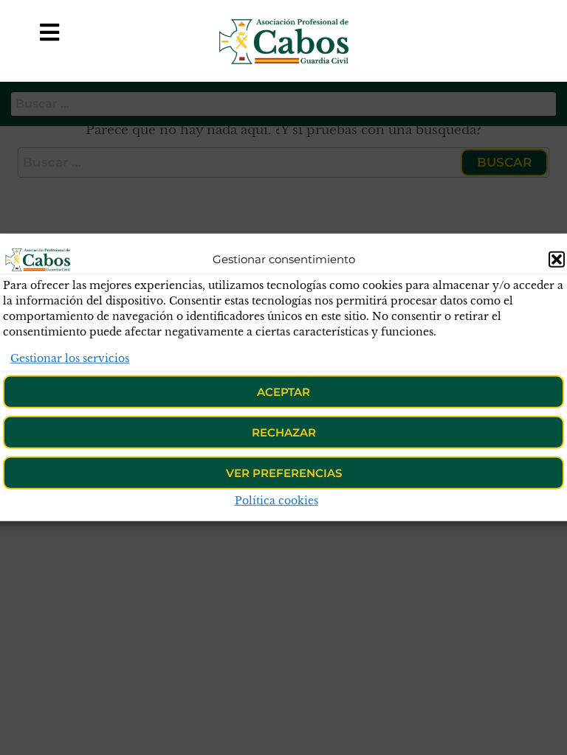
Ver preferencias (284, 473)
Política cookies (276, 500)
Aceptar (283, 392)
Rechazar (284, 432)
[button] (556, 259)
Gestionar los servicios (69, 358)
